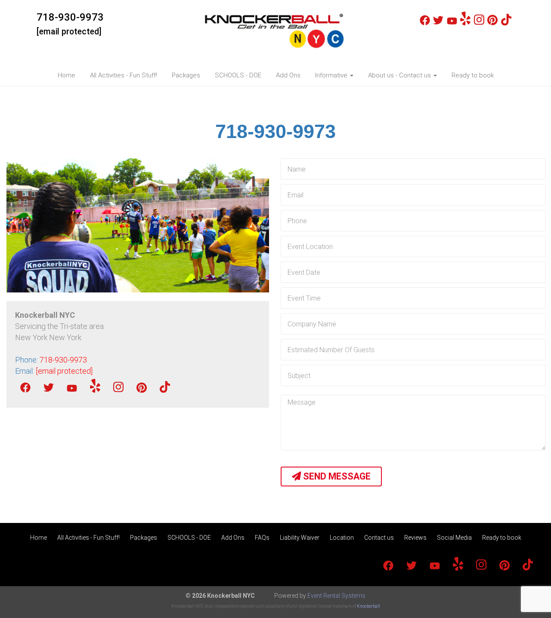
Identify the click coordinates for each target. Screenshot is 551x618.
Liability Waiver (299, 537)
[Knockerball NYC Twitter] (438, 23)
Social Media (454, 537)
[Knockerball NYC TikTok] (506, 23)
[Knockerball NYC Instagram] (479, 23)
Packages (186, 75)
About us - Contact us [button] (400, 75)
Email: (54, 370)
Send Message (336, 476)
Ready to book (473, 75)
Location (342, 537)
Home (66, 75)
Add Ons (288, 75)
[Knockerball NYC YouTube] (452, 23)
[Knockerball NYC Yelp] (465, 23)
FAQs (262, 537)
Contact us (379, 537)
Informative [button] (332, 75)
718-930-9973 (70, 17)
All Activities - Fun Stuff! (123, 75)
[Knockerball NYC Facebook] (425, 23)
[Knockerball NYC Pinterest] (492, 23)
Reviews (415, 537)
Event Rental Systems (336, 595)
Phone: (51, 359)
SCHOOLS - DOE (238, 75)
